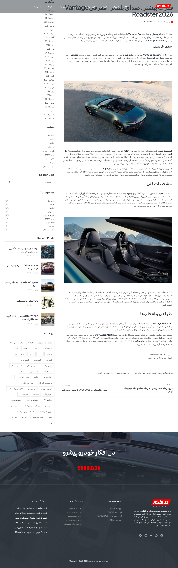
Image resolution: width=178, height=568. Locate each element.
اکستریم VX (48, 366)
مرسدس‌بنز (15, 406)
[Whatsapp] (156, 535)
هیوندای (24, 417)
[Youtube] (151, 535)
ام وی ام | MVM (116, 508)
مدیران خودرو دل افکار (106, 373)
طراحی (51, 162)
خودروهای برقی (28, 383)
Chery (12, 343)
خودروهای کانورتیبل (123, 373)
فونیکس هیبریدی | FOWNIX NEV (109, 516)
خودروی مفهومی (46, 389)
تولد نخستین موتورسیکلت (27, 300)
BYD (21, 343)
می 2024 (50, 95)
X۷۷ (40, 354)
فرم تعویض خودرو (75, 516)
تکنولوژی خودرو (48, 151)
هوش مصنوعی (37, 417)
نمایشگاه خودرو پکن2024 (26, 411)
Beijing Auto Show (45, 343)
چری (50, 423)
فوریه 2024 (49, 107)
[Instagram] (145, 535)
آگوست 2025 (49, 37)
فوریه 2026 (49, 14)
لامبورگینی (48, 406)
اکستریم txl (25, 360)
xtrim (52, 143)
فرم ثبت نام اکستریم (74, 512)
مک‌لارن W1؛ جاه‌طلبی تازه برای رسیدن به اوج (21, 284)
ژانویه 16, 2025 (164, 21)
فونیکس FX (24, 394)
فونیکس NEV (47, 400)
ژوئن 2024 (49, 91)
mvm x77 (26, 348)
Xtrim (16, 348)
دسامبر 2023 (49, 114)
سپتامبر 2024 (49, 80)
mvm (37, 348)
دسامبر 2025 (49, 22)
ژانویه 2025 (49, 64)
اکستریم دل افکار (33, 366)
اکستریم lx (37, 360)
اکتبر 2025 (50, 29)
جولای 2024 (49, 87)
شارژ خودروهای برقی (15, 389)
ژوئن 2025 (50, 45)
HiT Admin (148, 21)
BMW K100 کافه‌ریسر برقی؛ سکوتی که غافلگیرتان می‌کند (22, 318)
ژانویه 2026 (49, 18)
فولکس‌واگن (48, 394)
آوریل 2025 (49, 53)
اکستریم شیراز (16, 366)
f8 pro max (48, 348)
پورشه (14, 417)
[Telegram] (140, 535)
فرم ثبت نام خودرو (75, 508)
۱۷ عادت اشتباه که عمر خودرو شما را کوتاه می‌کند (22, 267)
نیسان (50, 417)
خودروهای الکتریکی (45, 383)
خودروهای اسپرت (138, 373)
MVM (52, 139)
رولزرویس (32, 389)
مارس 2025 (49, 56)
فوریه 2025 (49, 60)
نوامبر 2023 (49, 118)
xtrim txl (49, 354)
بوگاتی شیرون (34, 371)
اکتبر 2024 (50, 76)
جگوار (36, 377)
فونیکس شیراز (48, 166)
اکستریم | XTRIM (115, 520)
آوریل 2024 (49, 99)
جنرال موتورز (47, 377)
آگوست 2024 (49, 83)
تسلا (22, 371)
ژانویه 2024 (49, 110)
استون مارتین (151, 373)
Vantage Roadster (165, 373)
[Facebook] (161, 535)
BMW (30, 343)
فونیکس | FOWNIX (115, 512)
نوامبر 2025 (49, 26)
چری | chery (49, 155)
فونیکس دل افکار (32, 400)
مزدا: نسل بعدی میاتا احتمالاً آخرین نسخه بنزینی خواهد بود (23, 250)
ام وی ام (51, 147)
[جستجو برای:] (29, 182)
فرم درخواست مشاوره (74, 520)
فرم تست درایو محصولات (72, 524)
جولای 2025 (49, 41)
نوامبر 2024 (49, 72)
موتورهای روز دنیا (46, 411)
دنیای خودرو (50, 158)
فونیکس (36, 394)
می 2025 (50, 49)
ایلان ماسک (48, 371)
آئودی (31, 354)
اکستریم (49, 360)
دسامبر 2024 (49, 68)
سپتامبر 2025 (49, 33)
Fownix (51, 135)
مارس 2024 (49, 103)
